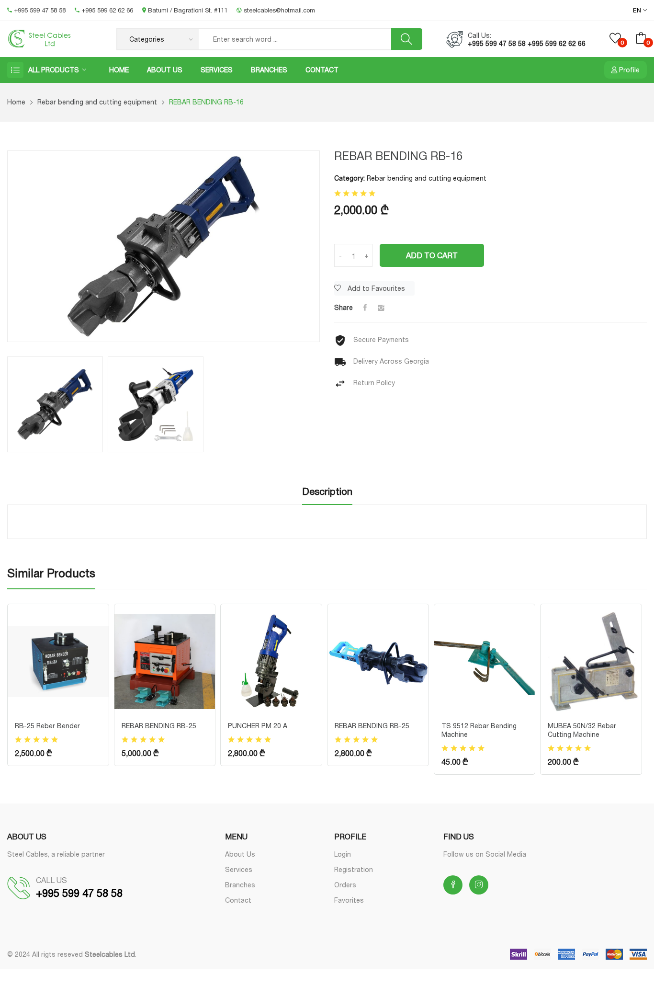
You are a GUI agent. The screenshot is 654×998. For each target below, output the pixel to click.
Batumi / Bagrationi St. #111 (187, 10)
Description (327, 491)
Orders (345, 885)
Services (217, 70)
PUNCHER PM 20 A (257, 726)
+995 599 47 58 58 (40, 10)
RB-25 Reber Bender (47, 726)
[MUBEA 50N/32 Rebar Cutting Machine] (591, 661)
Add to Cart (432, 255)
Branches (269, 70)
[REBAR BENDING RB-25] (164, 661)
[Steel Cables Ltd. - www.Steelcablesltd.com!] (54, 39)
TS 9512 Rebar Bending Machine (479, 730)
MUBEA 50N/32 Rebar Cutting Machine (582, 730)
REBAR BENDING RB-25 (159, 726)
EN (638, 10)
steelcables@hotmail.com (278, 10)
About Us (164, 70)
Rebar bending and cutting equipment (97, 102)
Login (342, 854)
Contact (321, 70)
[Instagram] (381, 307)
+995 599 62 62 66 (107, 10)
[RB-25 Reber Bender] (58, 661)
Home (119, 70)
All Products (53, 70)
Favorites (349, 900)
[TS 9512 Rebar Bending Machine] (484, 661)
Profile (628, 70)
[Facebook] (365, 307)
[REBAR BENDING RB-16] (163, 246)
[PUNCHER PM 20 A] (271, 661)
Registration (353, 869)
